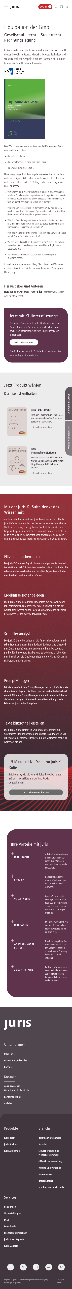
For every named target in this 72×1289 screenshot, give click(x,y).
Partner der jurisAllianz (16, 1060)
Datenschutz (24, 1279)
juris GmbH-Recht (41, 410)
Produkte (11, 1128)
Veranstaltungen (12, 1213)
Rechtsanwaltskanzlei (50, 1137)
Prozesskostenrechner (15, 1232)
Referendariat (46, 1180)
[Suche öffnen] (57, 7)
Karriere (8, 1066)
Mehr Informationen (23, 342)
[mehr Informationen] (17, 421)
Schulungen (10, 1206)
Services (10, 1197)
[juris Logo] (14, 7)
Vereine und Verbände (50, 1167)
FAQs (6, 1219)
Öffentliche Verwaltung (50, 1161)
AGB (15, 1279)
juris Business (11, 1144)
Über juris (9, 1053)
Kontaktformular (12, 1096)
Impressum (8, 1279)
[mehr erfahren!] (14, 71)
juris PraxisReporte (14, 1239)
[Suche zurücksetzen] (53, 7)
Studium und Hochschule (51, 1187)
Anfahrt (8, 1103)
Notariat (43, 1144)
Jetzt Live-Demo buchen (36, 792)
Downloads (10, 1226)
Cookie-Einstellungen (38, 1279)
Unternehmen (45, 1174)
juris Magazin (11, 1245)
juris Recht (9, 1137)
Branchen (46, 1128)
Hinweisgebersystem (12, 1282)
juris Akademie (12, 1150)
